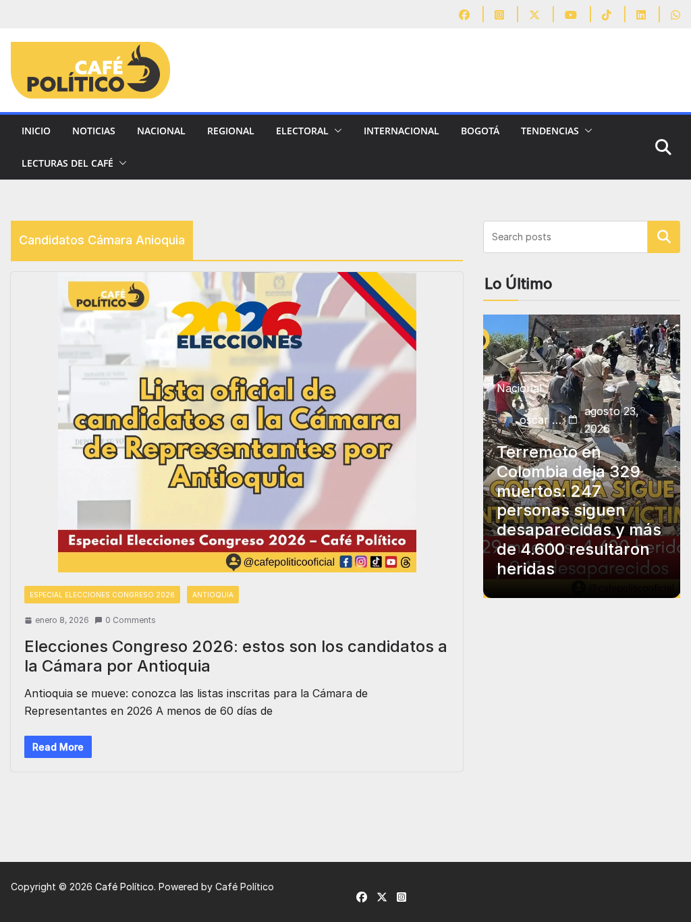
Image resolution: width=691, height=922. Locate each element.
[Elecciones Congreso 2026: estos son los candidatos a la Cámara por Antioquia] (237, 422)
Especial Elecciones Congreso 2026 (102, 595)
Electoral (302, 130)
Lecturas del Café (67, 163)
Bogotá (480, 130)
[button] (335, 130)
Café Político (124, 886)
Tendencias (550, 130)
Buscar (664, 237)
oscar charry (541, 420)
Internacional (401, 130)
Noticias (93, 130)
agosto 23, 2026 (611, 419)
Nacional (161, 130)
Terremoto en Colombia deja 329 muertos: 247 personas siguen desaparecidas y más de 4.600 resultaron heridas (579, 510)
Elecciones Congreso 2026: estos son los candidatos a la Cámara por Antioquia (235, 656)
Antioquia (212, 595)
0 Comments (130, 620)
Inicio (36, 130)
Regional (230, 130)
